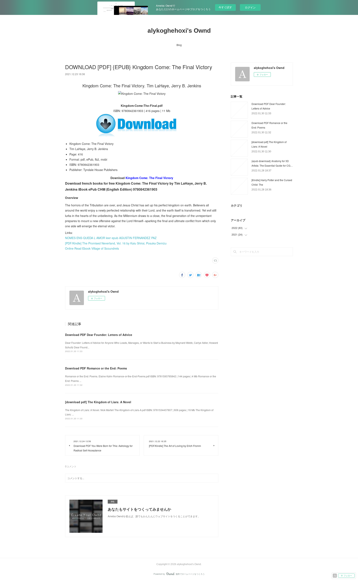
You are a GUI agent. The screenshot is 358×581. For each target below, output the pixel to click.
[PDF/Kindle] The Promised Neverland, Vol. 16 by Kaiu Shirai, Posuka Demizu (116, 243)
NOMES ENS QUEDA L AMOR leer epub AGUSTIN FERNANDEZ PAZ (111, 238)
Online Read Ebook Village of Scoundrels (92, 248)
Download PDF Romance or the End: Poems (96, 368)
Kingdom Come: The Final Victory (149, 178)
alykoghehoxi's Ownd (179, 30)
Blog (179, 45)
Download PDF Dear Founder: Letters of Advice (98, 335)
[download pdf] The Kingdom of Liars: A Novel (98, 402)
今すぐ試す (225, 7)
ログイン (250, 7)
